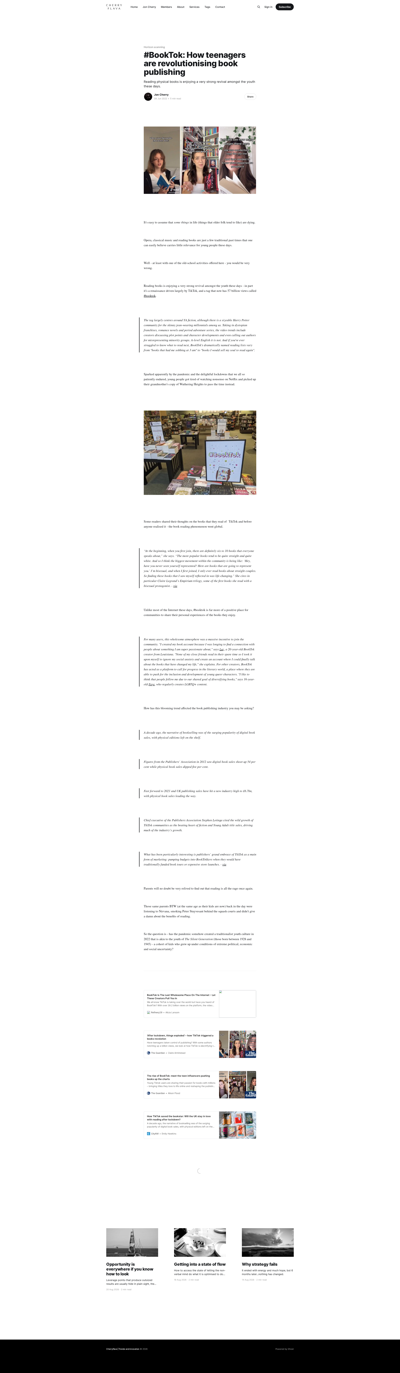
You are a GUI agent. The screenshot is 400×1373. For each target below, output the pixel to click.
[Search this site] (258, 6)
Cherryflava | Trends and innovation (122, 1349)
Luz (222, 649)
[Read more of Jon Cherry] (148, 96)
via (175, 586)
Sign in (268, 6)
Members (166, 6)
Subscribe (285, 6)
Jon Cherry (149, 6)
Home (134, 6)
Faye (152, 684)
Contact (220, 6)
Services (194, 6)
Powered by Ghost (284, 1349)
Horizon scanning (154, 47)
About (180, 6)
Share (250, 96)
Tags (207, 6)
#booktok (150, 296)
